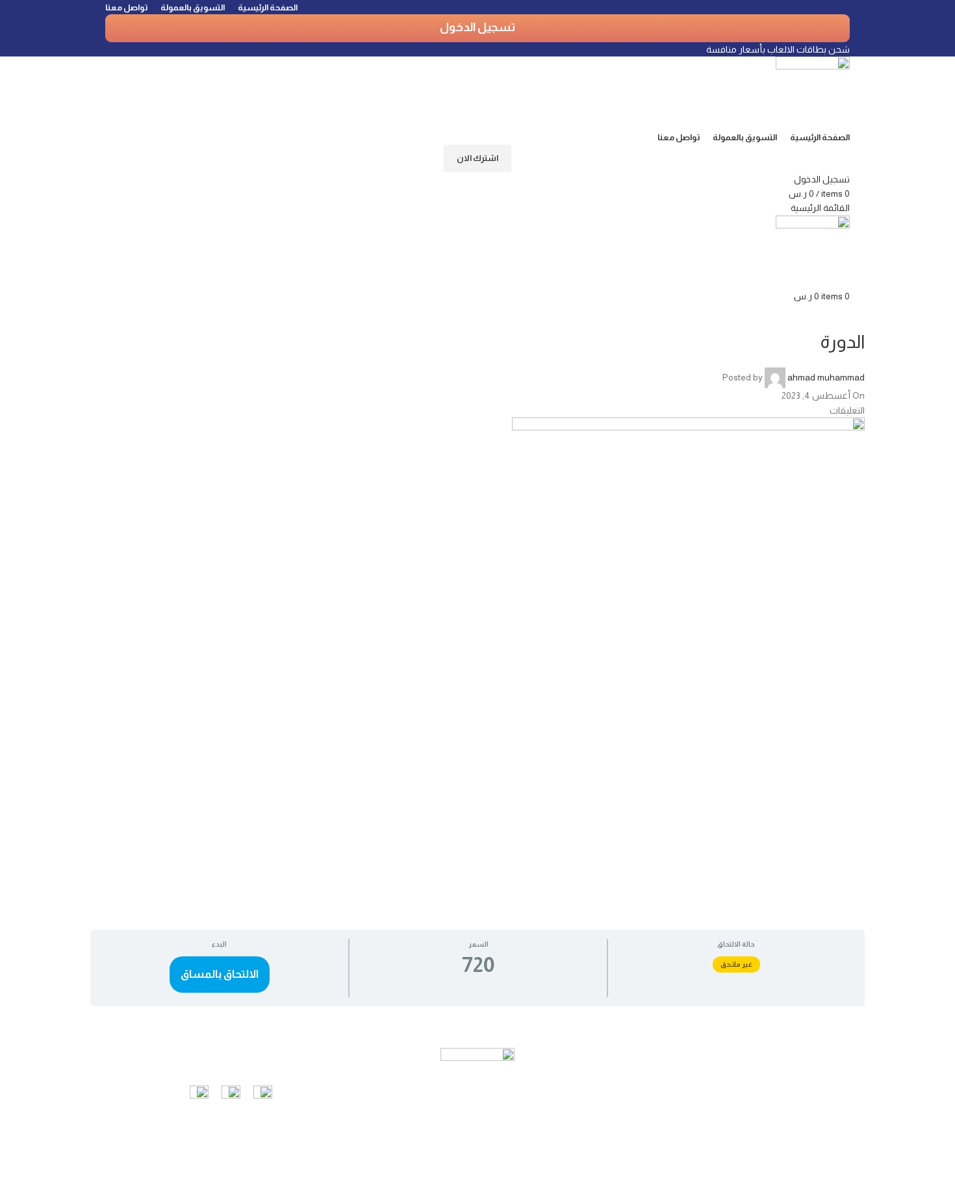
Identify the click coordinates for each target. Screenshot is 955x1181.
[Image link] (262, 1094)
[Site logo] (813, 92)
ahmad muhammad (826, 377)
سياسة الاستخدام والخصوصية (784, 1083)
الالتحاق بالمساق (220, 974)
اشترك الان (477, 158)
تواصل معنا (306, 1056)
